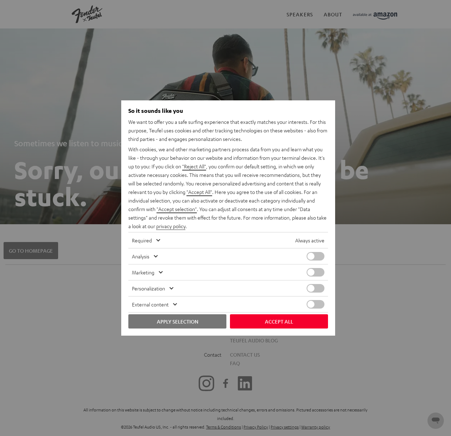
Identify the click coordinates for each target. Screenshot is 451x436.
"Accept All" (199, 192)
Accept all (279, 321)
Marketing (143, 272)
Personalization (148, 288)
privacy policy (170, 226)
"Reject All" (194, 166)
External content (150, 304)
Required (142, 240)
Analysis (140, 256)
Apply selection (177, 321)
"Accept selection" (177, 209)
